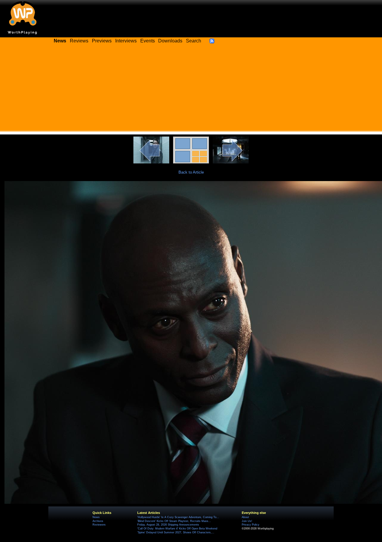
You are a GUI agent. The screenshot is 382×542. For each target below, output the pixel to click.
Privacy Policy (250, 524)
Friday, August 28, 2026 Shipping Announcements (168, 524)
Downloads (170, 40)
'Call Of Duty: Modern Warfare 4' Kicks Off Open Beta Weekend (177, 528)
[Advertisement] (191, 89)
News (96, 517)
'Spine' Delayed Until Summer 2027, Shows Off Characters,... (175, 532)
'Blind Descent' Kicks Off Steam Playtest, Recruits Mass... (174, 521)
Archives (98, 521)
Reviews (79, 40)
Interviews (126, 40)
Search (193, 40)
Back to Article (191, 172)
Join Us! (247, 521)
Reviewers (99, 524)
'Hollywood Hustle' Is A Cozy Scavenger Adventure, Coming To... (178, 517)
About (245, 517)
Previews (102, 40)
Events (147, 40)
